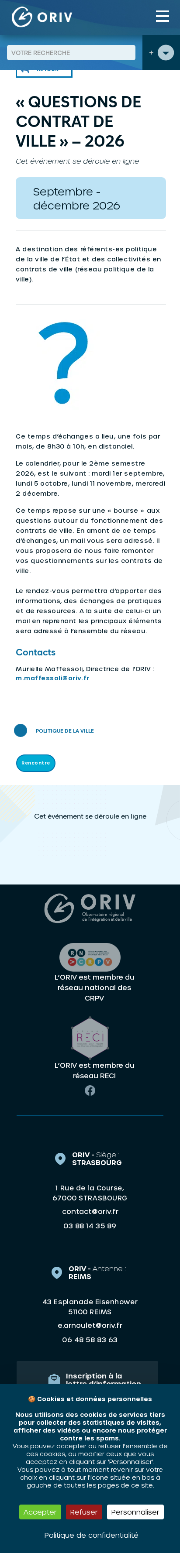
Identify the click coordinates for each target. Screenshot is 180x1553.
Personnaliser (135, 1512)
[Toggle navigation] (162, 16)
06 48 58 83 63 (90, 1340)
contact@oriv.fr (90, 1211)
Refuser (84, 1512)
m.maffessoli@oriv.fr (53, 678)
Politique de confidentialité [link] (91, 1535)
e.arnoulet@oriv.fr (90, 1325)
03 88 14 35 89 (89, 1226)
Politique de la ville (65, 731)
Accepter (40, 1512)
